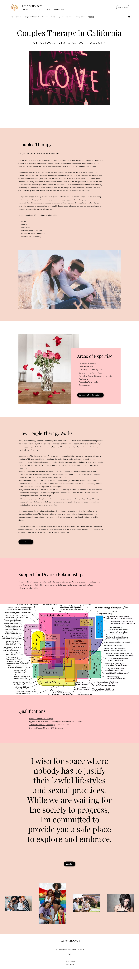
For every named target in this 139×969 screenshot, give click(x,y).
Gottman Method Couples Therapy (42, 725)
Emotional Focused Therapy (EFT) (42, 728)
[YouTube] (129, 17)
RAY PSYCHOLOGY (32, 6)
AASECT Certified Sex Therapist (41, 719)
